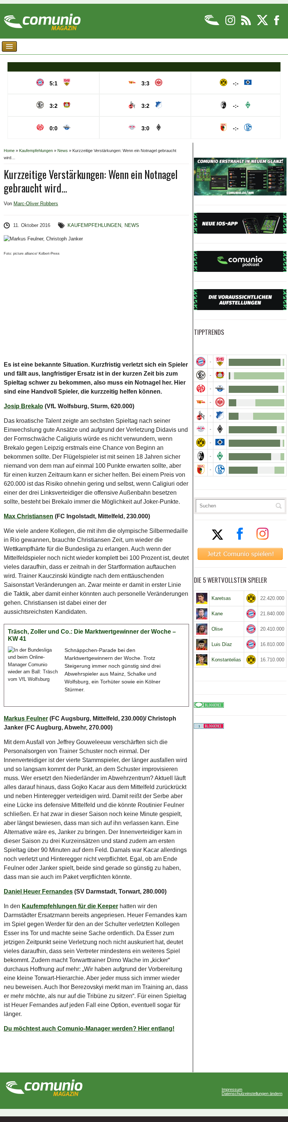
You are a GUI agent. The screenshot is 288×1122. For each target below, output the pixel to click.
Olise (217, 629)
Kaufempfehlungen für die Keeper (70, 906)
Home (9, 150)
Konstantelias (226, 659)
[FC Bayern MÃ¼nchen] (201, 361)
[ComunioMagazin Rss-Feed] (246, 24)
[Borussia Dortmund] (201, 442)
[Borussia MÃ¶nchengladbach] (220, 429)
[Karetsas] (202, 598)
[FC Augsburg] (201, 469)
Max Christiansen (28, 516)
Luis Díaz (222, 644)
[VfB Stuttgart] (220, 361)
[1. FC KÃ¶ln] (201, 415)
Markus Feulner (26, 718)
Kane (217, 613)
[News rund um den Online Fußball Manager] (42, 19)
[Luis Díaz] (202, 644)
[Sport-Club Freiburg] (201, 456)
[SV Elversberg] (201, 375)
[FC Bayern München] (251, 613)
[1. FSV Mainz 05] (201, 388)
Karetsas (221, 598)
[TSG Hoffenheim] (220, 415)
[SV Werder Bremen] (220, 456)
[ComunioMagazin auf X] (263, 24)
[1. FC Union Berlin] (201, 402)
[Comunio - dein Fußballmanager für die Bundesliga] (212, 24)
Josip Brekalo (23, 406)
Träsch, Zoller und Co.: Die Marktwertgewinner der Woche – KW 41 (92, 635)
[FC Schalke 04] (220, 469)
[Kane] (202, 613)
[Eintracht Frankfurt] (220, 402)
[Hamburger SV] (220, 442)
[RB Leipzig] (201, 429)
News (62, 150)
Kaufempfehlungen (36, 150)
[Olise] (202, 629)
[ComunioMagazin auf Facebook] (276, 24)
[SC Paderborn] (220, 388)
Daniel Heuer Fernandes (38, 891)
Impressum (232, 1090)
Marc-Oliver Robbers (36, 203)
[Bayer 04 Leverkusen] (220, 375)
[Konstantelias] (202, 659)
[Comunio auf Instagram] (230, 24)
